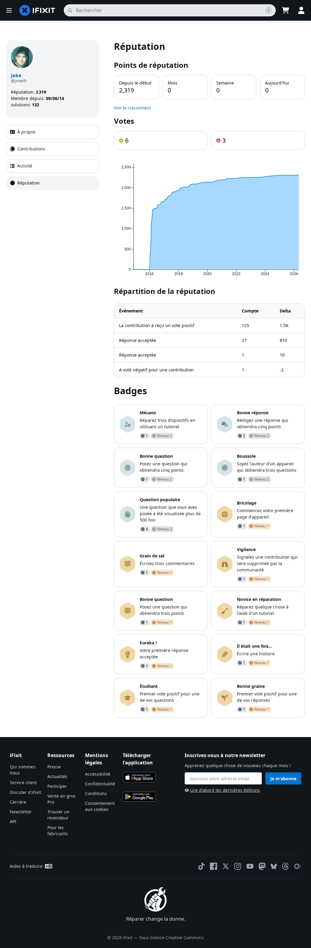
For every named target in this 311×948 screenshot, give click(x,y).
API (13, 821)
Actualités (57, 776)
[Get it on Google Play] (139, 796)
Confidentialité (100, 784)
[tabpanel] (209, 379)
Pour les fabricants (57, 830)
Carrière (18, 802)
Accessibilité (97, 774)
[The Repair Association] (297, 866)
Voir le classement (132, 108)
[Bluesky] (274, 866)
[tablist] (52, 157)
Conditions (96, 793)
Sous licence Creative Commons (171, 937)
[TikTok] (201, 866)
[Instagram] (237, 866)
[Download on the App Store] (139, 777)
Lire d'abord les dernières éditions (225, 790)
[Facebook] (213, 866)
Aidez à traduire (26, 866)
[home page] (37, 10)
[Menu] (9, 10)
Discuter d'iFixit (25, 792)
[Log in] (301, 10)
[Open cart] (285, 10)
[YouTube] (250, 866)
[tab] (52, 132)
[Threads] (285, 866)
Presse (54, 767)
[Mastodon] (262, 866)
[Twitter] (225, 866)
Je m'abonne (283, 778)
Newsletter (21, 812)
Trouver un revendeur (58, 815)
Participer (57, 786)
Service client (23, 782)
